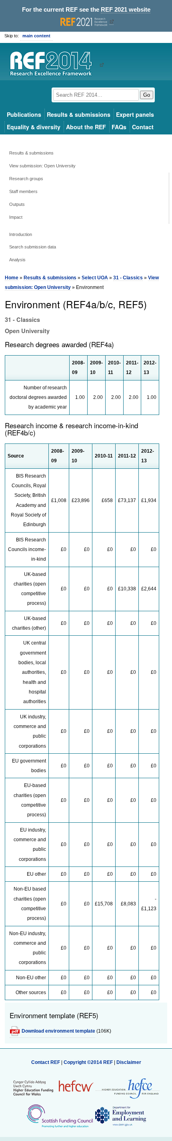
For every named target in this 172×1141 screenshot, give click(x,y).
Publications (24, 114)
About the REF (86, 127)
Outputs (17, 204)
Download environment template (58, 1031)
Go (146, 95)
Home (11, 278)
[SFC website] (60, 1116)
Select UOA (95, 278)
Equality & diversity (33, 127)
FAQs (119, 127)
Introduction (20, 234)
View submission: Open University (42, 165)
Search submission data (32, 246)
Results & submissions (78, 114)
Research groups (26, 178)
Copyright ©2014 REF (89, 1062)
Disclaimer (128, 1062)
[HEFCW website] (53, 1087)
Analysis (17, 259)
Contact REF (45, 1062)
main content (36, 35)
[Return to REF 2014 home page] (54, 64)
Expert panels (135, 114)
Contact (143, 127)
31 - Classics (128, 278)
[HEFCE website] (128, 1088)
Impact (15, 217)
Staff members (23, 191)
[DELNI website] (120, 1116)
